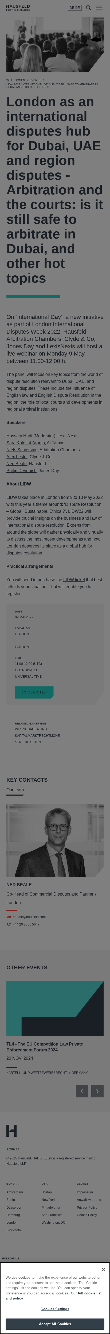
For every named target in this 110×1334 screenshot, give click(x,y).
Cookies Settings (55, 1309)
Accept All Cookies (55, 1324)
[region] (55, 1298)
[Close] (103, 1269)
